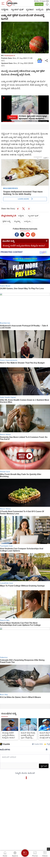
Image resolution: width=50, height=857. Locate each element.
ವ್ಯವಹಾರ (29, 9)
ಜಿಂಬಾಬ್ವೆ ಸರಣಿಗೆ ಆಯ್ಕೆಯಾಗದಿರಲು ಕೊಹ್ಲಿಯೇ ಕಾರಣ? (24, 245)
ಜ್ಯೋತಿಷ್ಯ (17, 221)
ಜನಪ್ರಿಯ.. (27, 221)
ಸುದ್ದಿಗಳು (4, 9)
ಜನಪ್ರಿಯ (40, 9)
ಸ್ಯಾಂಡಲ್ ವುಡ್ (17, 9)
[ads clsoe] (48, 849)
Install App (39, 4)
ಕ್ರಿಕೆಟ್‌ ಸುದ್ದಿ (6, 221)
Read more (12, 117)
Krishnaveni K (9, 55)
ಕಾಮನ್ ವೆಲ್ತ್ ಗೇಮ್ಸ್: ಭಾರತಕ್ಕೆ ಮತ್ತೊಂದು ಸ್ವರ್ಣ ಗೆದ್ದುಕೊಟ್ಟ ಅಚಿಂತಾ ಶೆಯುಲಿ (28, 735)
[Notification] (47, 4)
